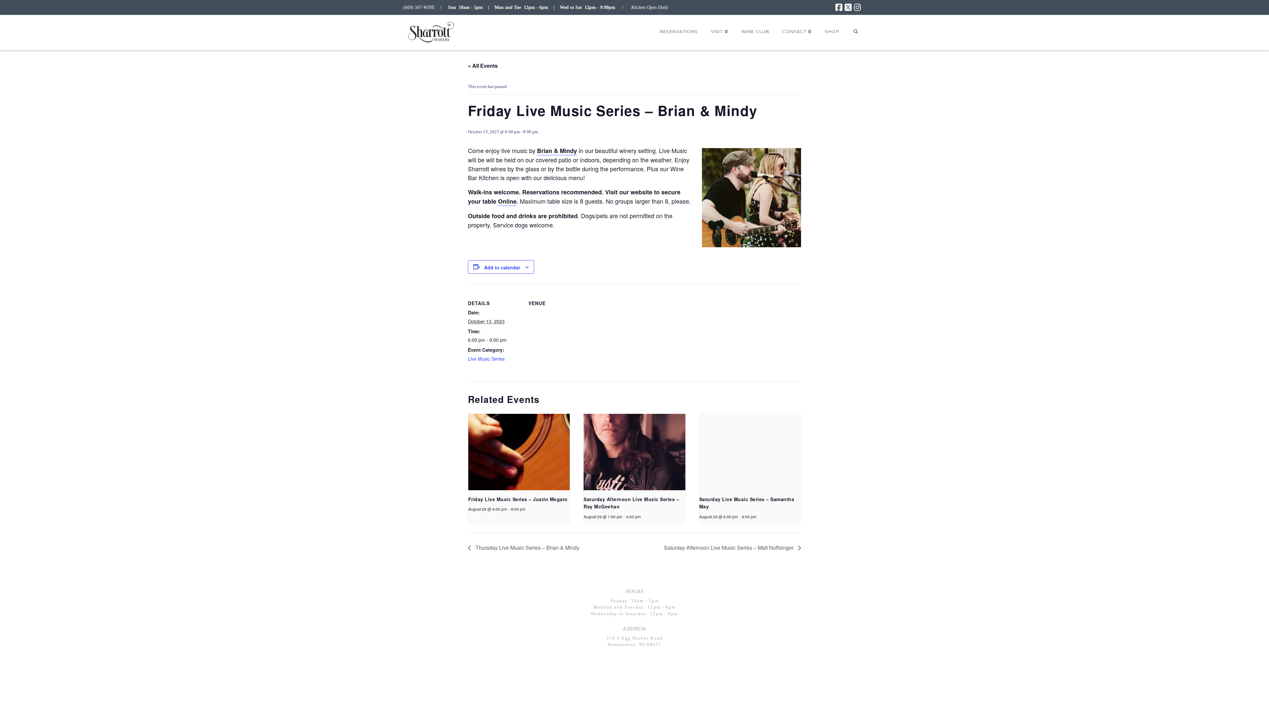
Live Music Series (486, 358)
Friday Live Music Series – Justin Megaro (518, 499)
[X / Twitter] (848, 7)
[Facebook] (838, 7)
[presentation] (519, 452)
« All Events (483, 65)
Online (507, 201)
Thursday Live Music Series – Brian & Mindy (526, 547)
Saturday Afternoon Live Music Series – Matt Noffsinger (729, 547)
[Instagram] (857, 7)
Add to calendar (502, 267)
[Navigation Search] (856, 31)
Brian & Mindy (557, 150)
